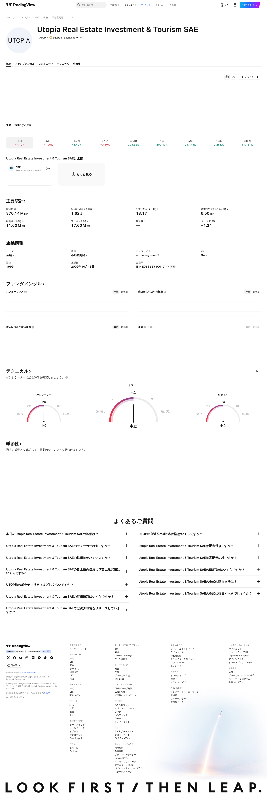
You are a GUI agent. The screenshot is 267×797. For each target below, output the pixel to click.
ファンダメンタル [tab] (25, 63)
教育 (173, 678)
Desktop (74, 751)
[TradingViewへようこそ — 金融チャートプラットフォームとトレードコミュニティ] (18, 125)
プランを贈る (121, 659)
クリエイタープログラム (182, 659)
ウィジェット (235, 648)
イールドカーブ (77, 728)
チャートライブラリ (238, 652)
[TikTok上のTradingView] (45, 657)
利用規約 (119, 747)
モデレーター (177, 665)
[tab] (115, 292)
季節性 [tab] (76, 63)
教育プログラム (236, 682)
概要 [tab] (8, 63)
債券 (72, 665)
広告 (231, 672)
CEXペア (74, 672)
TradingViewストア (124, 731)
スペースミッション (124, 708)
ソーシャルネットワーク (182, 648)
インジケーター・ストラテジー (186, 691)
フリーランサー (178, 698)
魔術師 (174, 695)
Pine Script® (76, 738)
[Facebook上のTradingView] (14, 657)
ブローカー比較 (122, 675)
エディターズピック (180, 682)
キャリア (119, 718)
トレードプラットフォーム (242, 662)
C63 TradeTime (122, 738)
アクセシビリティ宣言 (125, 761)
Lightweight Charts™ (239, 655)
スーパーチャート (78, 648)
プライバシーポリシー (125, 754)
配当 (72, 711)
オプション (75, 731)
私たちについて (122, 704)
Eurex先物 (120, 691)
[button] (122, 5)
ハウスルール (177, 662)
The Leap (119, 678)
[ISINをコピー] (167, 266)
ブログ (118, 711)
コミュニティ (130, 5)
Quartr (47, 693)
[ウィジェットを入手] (233, 76)
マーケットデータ (123, 655)
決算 (72, 708)
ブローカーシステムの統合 (242, 675)
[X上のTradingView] (8, 657)
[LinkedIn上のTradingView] (33, 657)
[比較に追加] (48, 168)
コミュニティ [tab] (45, 63)
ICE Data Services (28, 672)
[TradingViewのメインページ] (20, 5)
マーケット (146, 5)
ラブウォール (177, 652)
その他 (173, 5)
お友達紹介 (176, 655)
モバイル (74, 747)
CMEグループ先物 (123, 688)
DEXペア (74, 675)
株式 (72, 658)
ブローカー (160, 5)
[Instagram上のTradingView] (27, 657)
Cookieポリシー (122, 758)
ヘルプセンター (122, 715)
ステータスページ (123, 771)
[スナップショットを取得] (227, 76)
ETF (71, 661)
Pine (72, 678)
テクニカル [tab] (63, 63)
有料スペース (177, 702)
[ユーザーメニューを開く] (235, 5)
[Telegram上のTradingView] (39, 657)
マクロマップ (76, 734)
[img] (77, 37)
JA (226, 4)
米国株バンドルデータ (125, 695)
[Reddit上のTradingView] (51, 657)
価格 (117, 652)
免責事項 (119, 751)
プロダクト (115, 5)
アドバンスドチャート (239, 659)
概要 (117, 668)
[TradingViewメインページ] (18, 646)
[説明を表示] (18, 209)
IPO (71, 715)
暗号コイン (75, 668)
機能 (117, 648)
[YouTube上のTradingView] (21, 657)
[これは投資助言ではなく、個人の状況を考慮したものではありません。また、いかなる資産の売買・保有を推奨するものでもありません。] (66, 377)
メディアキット (122, 721)
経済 (72, 704)
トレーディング (178, 675)
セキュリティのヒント (125, 764)
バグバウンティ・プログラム (129, 768)
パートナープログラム (239, 678)
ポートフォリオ (77, 724)
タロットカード (122, 734)
